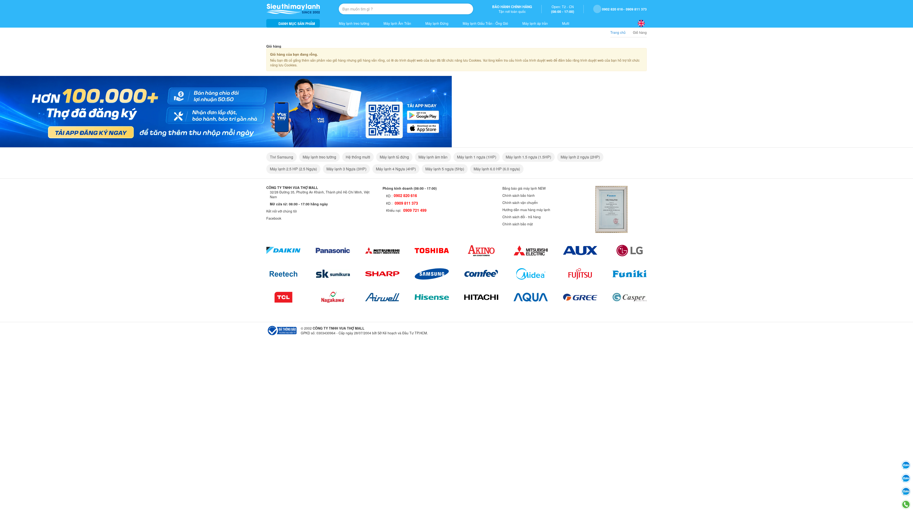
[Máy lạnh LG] (629, 250)
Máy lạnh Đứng (436, 23)
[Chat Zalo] (906, 491)
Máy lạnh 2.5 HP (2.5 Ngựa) (293, 169)
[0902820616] (906, 478)
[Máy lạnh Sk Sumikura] (333, 274)
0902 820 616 (612, 9)
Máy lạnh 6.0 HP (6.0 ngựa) (497, 169)
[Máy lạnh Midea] (531, 274)
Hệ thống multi (358, 157)
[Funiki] (629, 274)
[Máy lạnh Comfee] (481, 274)
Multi (565, 23)
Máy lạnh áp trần (535, 23)
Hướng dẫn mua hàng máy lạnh (526, 209)
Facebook (273, 218)
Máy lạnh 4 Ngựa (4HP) (396, 169)
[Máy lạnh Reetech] (283, 274)
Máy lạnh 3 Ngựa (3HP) (346, 169)
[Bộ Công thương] (281, 329)
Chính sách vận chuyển (520, 202)
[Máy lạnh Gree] (580, 297)
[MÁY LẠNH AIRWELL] (382, 297)
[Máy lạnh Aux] (580, 250)
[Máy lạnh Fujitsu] (580, 274)
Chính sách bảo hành (518, 195)
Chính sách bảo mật (517, 224)
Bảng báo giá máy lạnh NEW (524, 188)
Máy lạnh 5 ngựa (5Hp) (444, 169)
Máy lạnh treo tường (354, 23)
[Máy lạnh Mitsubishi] (382, 250)
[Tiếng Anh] (641, 23)
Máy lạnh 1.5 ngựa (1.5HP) (528, 157)
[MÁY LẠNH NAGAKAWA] (333, 297)
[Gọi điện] (906, 504)
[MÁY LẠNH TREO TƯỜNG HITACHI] (481, 297)
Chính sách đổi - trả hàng (521, 216)
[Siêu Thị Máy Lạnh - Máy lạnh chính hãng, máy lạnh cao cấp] (293, 9)
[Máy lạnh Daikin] (283, 250)
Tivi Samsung (281, 157)
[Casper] (629, 297)
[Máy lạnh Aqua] (531, 297)
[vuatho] (226, 111)
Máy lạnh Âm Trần (397, 23)
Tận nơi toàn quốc (512, 9)
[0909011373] (906, 465)
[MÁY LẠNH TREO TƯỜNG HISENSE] (432, 297)
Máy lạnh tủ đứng (394, 157)
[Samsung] (432, 274)
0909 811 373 (636, 9)
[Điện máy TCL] (283, 297)
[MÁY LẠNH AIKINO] (481, 250)
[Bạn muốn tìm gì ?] (458, 9)
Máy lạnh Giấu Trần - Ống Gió (485, 23)
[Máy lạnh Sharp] (382, 274)
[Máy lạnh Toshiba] (432, 250)
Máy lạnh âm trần (432, 157)
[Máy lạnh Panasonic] (333, 250)
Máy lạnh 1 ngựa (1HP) (476, 157)
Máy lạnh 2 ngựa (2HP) (580, 157)
